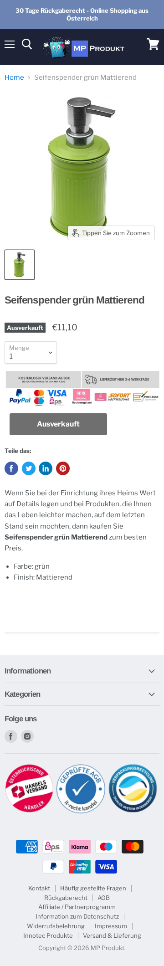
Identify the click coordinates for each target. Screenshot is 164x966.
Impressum (111, 926)
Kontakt (39, 888)
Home (14, 78)
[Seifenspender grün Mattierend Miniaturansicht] (19, 264)
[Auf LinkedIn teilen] (45, 468)
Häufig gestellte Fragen (93, 888)
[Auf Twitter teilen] (29, 468)
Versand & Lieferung (112, 935)
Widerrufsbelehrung (56, 926)
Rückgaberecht (65, 897)
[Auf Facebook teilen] (11, 468)
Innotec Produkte (48, 935)
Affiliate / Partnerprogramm (77, 906)
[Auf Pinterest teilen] (63, 468)
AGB (103, 897)
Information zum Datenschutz (77, 916)
